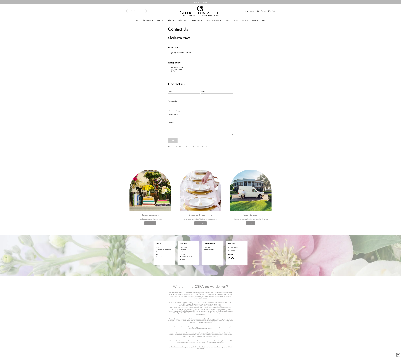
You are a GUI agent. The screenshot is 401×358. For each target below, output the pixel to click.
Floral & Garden (147, 20)
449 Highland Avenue (177, 67)
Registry (235, 20)
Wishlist (182, 252)
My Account (183, 259)
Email (203, 91)
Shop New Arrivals (150, 223)
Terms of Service (206, 146)
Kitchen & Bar (182, 20)
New (137, 20)
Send (172, 140)
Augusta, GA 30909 (176, 69)
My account (159, 257)
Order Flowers (183, 247)
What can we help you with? (176, 111)
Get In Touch (207, 247)
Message (171, 122)
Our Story (158, 247)
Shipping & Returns (209, 249)
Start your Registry (200, 223)
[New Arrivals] (150, 190)
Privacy (205, 252)
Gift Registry (183, 249)
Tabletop (169, 20)
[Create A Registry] (200, 190)
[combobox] (136, 11)
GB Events (245, 20)
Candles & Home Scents (212, 20)
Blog (157, 254)
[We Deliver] (251, 190)
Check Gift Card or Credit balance (188, 257)
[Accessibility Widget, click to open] (398, 355)
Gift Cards (182, 254)
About (263, 20)
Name (170, 91)
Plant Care (158, 252)
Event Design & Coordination (163, 249)
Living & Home (196, 20)
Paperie (159, 20)
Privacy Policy (196, 146)
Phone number (172, 101)
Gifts (226, 20)
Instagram (255, 20)
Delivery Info (250, 223)
